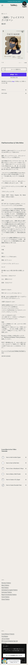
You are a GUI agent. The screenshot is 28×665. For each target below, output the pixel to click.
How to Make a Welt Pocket (13, 474)
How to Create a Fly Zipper (13, 479)
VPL (2, 13)
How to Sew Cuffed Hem (12, 463)
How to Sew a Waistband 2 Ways (15, 468)
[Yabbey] (14, 5)
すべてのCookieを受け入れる (14, 655)
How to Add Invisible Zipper (13, 457)
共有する (3, 89)
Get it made (4, 93)
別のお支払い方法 (14, 77)
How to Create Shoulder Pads (14, 485)
